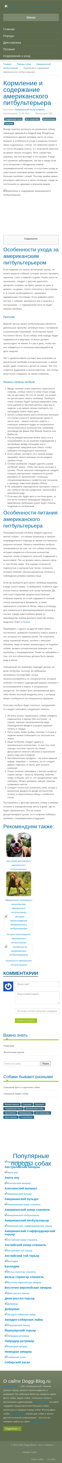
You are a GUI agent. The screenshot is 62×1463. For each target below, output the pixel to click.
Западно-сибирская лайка (24, 1319)
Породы (8, 36)
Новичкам (9, 1045)
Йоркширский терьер (20, 1330)
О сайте (51, 1459)
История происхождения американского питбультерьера (18, 938)
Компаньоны (49, 119)
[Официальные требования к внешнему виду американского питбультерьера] (18, 883)
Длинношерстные (34, 1109)
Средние (9, 123)
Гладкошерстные (13, 119)
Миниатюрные (12, 1104)
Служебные (26, 1117)
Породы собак (24, 64)
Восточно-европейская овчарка (28, 1287)
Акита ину (12, 1177)
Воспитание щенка (14, 1052)
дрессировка (17, 1413)
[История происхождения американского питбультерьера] (18, 922)
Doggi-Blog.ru (10, 1386)
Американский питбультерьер (29, 109)
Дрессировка (12, 42)
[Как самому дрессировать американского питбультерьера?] (18, 844)
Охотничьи (10, 1113)
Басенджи (12, 1266)
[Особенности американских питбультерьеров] (18, 951)
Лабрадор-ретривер (19, 1341)
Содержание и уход (16, 56)
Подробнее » (12, 1428)
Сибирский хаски (17, 1362)
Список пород (41, 1402)
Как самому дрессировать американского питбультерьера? (19, 865)
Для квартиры (32, 119)
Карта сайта (37, 1459)
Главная (9, 29)
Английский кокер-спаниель (25, 1245)
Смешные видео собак (16, 1093)
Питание (9, 49)
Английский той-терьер (22, 1255)
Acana (26, 622)
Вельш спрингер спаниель (24, 1277)
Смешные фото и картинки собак (22, 1087)
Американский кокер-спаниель (27, 1209)
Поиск (45, 1063)
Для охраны (11, 1117)
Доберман (12, 1309)
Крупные (39, 1104)
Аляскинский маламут (21, 1188)
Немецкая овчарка (18, 1351)
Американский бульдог (22, 1199)
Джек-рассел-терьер (20, 1298)
